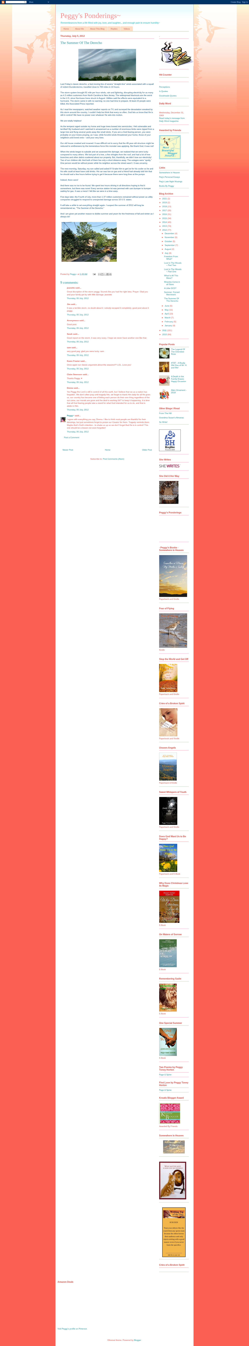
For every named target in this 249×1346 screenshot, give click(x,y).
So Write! (163, 422)
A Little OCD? (170, 288)
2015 (164, 218)
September (170, 245)
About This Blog (97, 29)
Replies (114, 29)
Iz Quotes (163, 91)
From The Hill (165, 413)
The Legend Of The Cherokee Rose (178, 351)
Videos (127, 29)
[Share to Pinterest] (110, 274)
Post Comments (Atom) (113, 459)
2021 (164, 198)
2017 (164, 210)
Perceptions (164, 87)
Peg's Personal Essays (169, 177)
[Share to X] (104, 274)
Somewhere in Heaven (169, 172)
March (168, 317)
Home (66, 29)
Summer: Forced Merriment (172, 293)
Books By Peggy (166, 186)
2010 (164, 334)
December (170, 233)
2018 (164, 206)
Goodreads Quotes (168, 96)
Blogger (137, 1340)
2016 (164, 214)
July (167, 253)
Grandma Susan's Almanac (171, 417)
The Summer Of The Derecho (171, 299)
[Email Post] (94, 274)
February (169, 321)
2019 (164, 202)
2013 (164, 226)
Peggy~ (70, 415)
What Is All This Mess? (171, 276)
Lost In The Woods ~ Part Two (172, 264)
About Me (79, 29)
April (167, 314)
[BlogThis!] (102, 274)
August (168, 249)
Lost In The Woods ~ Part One (172, 270)
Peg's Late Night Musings (170, 181)
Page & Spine (165, 1074)
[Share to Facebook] (107, 274)
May (167, 310)
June (167, 306)
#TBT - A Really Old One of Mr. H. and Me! (179, 365)
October (169, 241)
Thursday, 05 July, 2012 (78, 298)
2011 (164, 330)
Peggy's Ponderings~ (90, 16)
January (169, 325)
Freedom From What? (171, 257)
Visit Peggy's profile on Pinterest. (72, 1329)
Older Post (147, 450)
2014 (164, 222)
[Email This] (99, 274)
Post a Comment (71, 437)
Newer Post (68, 450)
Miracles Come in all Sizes (172, 283)
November (170, 237)
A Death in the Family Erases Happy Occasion (178, 378)
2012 (164, 230)
